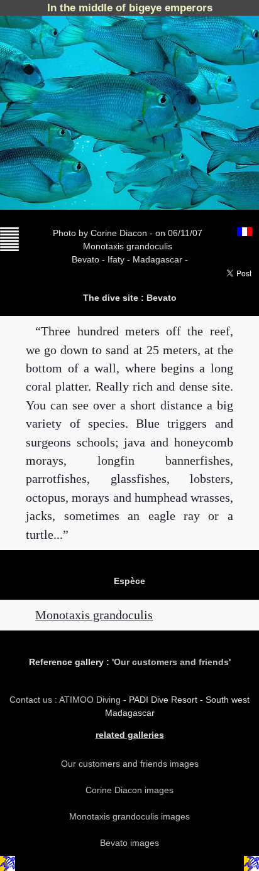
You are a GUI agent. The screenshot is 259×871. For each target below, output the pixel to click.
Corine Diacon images (129, 790)
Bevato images (129, 843)
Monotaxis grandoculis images (129, 816)
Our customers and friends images (130, 764)
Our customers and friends (171, 662)
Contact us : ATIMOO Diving (66, 700)
